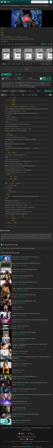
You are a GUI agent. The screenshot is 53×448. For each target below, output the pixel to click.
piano (8, 63)
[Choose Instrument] (31, 64)
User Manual (48, 427)
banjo (23, 63)
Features (12, 427)
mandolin (18, 63)
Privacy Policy (26, 427)
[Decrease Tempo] (2, 44)
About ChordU (5, 427)
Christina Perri (15, 5)
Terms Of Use (18, 427)
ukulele (13, 63)
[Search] (47, 2)
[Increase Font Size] (23, 95)
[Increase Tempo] (12, 44)
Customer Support (26, 429)
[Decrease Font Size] (12, 95)
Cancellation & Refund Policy (37, 427)
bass (28, 63)
